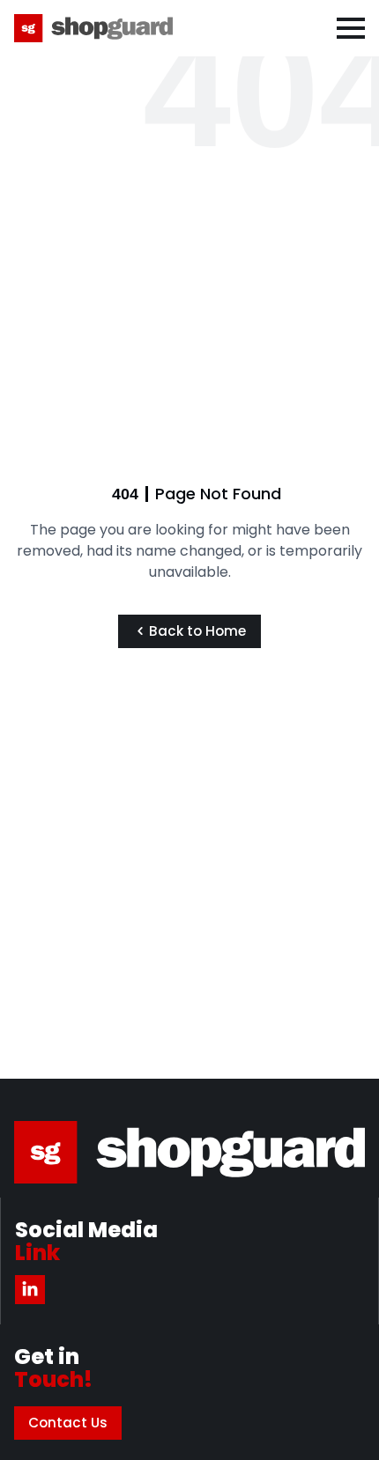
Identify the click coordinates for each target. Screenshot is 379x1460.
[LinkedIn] (30, 1289)
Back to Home (198, 631)
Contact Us (68, 1422)
